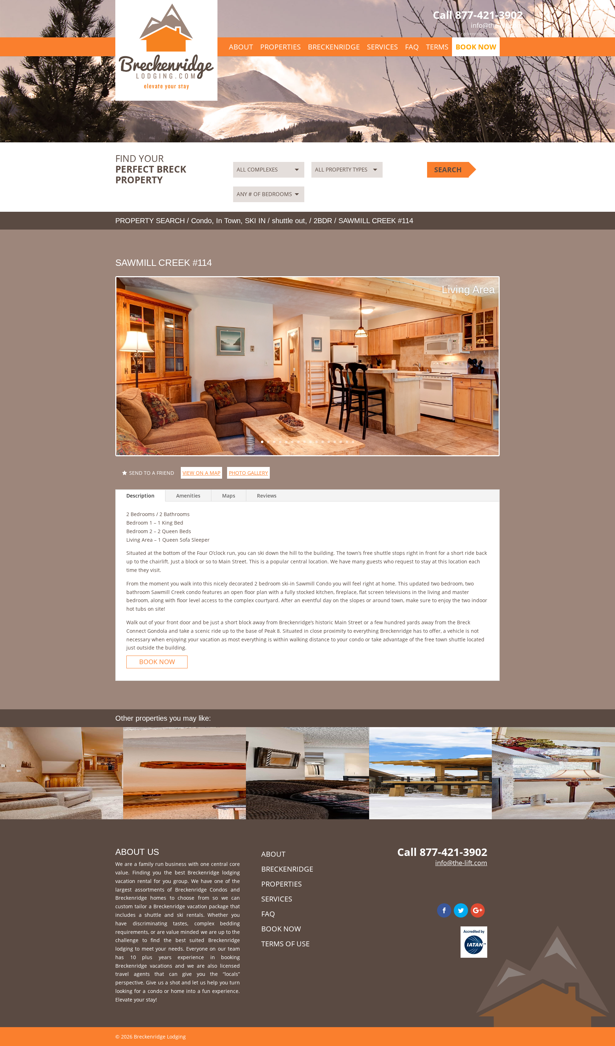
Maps (228, 495)
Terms (437, 47)
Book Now (476, 47)
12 (328, 442)
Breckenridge (334, 47)
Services (514, 34)
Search (448, 169)
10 (316, 442)
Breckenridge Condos (479, 34)
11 (322, 442)
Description (140, 495)
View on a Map (201, 472)
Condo (201, 221)
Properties (280, 47)
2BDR (323, 221)
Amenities (188, 495)
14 (341, 442)
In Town (228, 221)
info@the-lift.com (461, 862)
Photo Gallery (248, 472)
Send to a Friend (151, 472)
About (241, 47)
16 (353, 442)
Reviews (267, 495)
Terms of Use (285, 943)
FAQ (412, 47)
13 (334, 442)
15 (347, 442)
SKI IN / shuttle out (275, 221)
